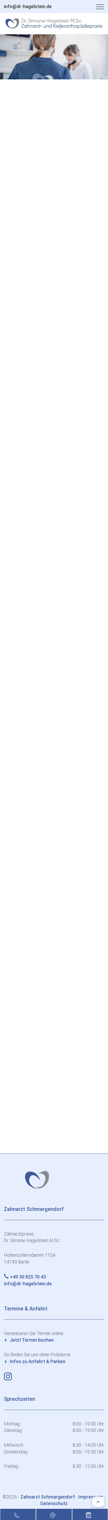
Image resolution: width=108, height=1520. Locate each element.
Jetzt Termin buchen (32, 1340)
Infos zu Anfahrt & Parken (37, 1361)
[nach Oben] (98, 1501)
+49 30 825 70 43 (28, 1277)
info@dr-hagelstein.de (28, 6)
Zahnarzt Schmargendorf (48, 1497)
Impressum (90, 1497)
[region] (54, 56)
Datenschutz (54, 1503)
